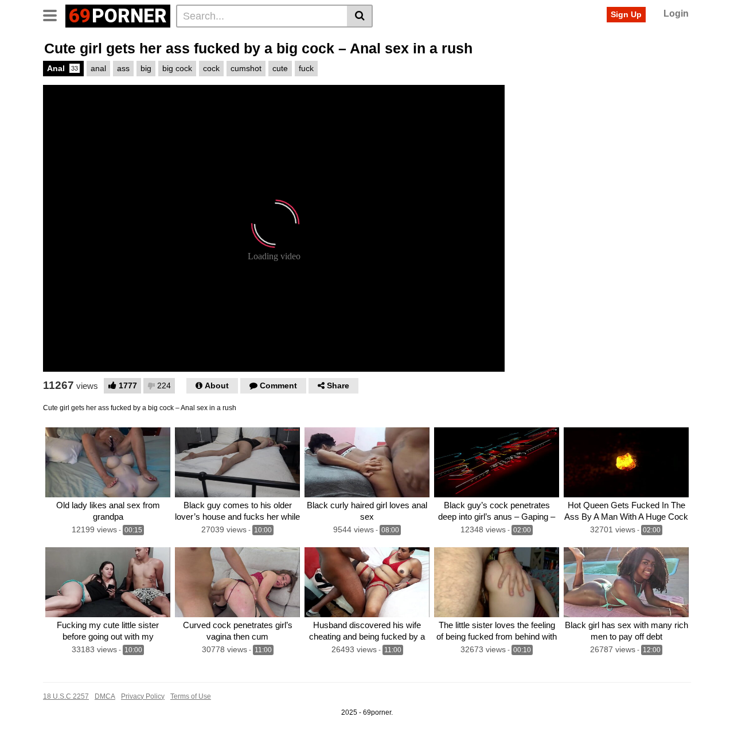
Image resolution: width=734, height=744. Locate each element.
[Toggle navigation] (54, 14)
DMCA (105, 696)
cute (280, 68)
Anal (62, 68)
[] (360, 16)
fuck (306, 68)
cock (211, 68)
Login (676, 13)
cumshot (246, 68)
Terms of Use (190, 696)
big (145, 68)
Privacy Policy (143, 696)
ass (123, 68)
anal (98, 68)
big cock (177, 68)
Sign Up (626, 14)
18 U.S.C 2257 (66, 696)
